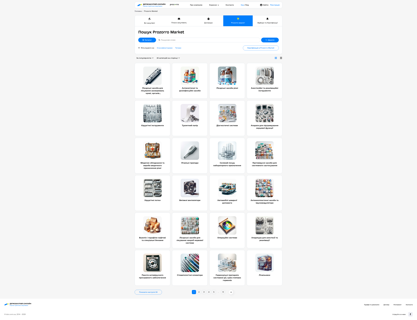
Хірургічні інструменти (152, 125)
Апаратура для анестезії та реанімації (264, 239)
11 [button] (223, 292)
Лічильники (264, 275)
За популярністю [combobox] (143, 58)
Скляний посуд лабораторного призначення (227, 164)
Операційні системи (227, 238)
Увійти (265, 5)
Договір (386, 304)
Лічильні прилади (189, 163)
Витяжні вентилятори (189, 200)
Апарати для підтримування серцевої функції (264, 126)
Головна (138, 11)
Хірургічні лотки (152, 200)
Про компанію (196, 5)
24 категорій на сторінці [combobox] (167, 58)
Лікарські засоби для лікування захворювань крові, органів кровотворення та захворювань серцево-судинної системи (152, 91)
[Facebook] (410, 314)
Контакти (230, 5)
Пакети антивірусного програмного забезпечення (152, 276)
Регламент (397, 304)
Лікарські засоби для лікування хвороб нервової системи (190, 240)
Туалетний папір (190, 125)
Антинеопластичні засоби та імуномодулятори (264, 201)
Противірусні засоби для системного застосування (264, 164)
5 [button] (213, 292)
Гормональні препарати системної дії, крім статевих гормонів (227, 277)
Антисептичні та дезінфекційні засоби (190, 89)
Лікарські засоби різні (227, 88)
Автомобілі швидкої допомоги (227, 201)
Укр (242, 5)
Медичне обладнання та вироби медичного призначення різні (152, 165)
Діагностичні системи (227, 125)
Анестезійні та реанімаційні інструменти (264, 89)
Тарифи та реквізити (371, 304)
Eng (247, 5)
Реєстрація (275, 5)
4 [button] (208, 292)
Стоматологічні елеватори (190, 275)
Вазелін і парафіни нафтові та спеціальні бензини (152, 239)
